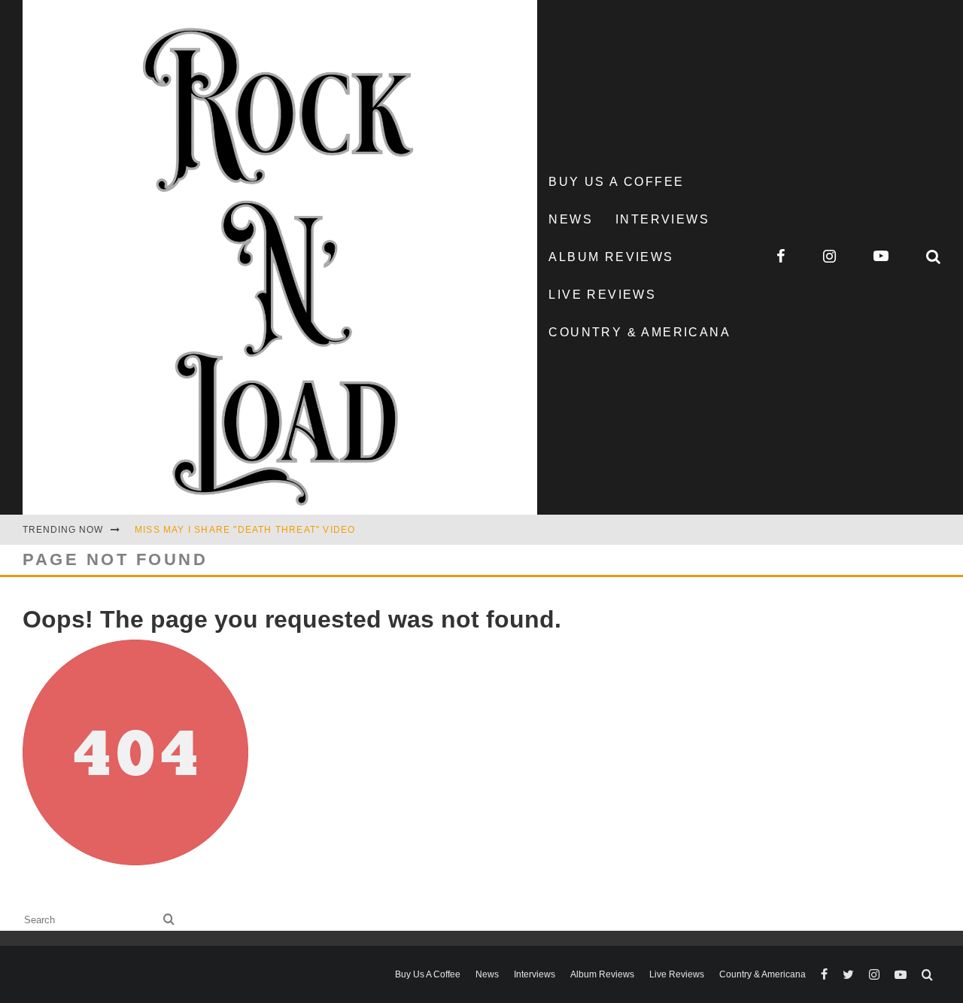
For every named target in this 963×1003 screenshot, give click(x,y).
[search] (169, 920)
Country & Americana (639, 332)
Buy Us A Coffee (616, 181)
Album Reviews (610, 257)
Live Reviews (602, 294)
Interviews (662, 219)
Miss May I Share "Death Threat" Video (245, 529)
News (570, 219)
